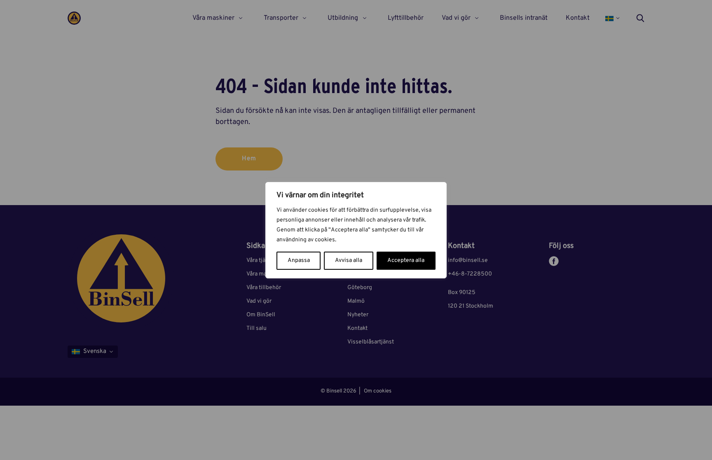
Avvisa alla (348, 260)
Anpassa (299, 260)
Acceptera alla (405, 260)
